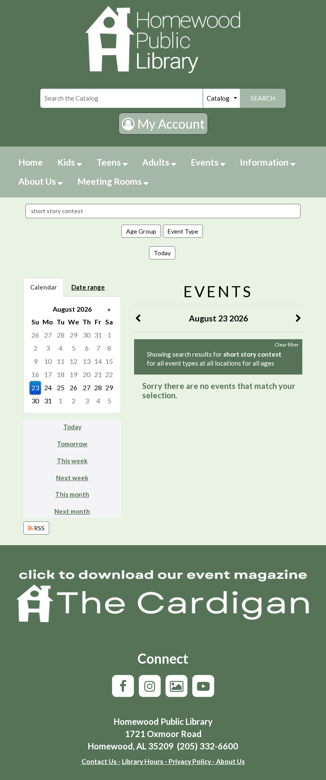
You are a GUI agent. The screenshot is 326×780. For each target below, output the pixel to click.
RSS (39, 528)
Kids (67, 162)
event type (183, 231)
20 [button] (86, 374)
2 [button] (35, 348)
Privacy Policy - (191, 761)
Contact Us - (101, 761)
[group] (72, 355)
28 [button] (61, 335)
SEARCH (262, 98)
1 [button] (109, 335)
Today (162, 252)
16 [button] (35, 374)
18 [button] (61, 374)
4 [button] (60, 348)
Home (30, 162)
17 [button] (48, 374)
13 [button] (86, 361)
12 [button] (73, 361)
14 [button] (98, 361)
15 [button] (109, 361)
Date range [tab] (88, 287)
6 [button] (87, 348)
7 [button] (98, 348)
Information (265, 162)
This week (72, 461)
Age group (141, 231)
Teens (109, 162)
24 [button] (48, 387)
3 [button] (48, 348)
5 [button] (74, 348)
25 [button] (61, 387)
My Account (170, 123)
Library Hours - (144, 761)
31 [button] (98, 335)
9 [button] (35, 361)
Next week (72, 478)
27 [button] (48, 335)
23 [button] (35, 387)
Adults (156, 162)
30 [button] (86, 335)
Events (205, 162)
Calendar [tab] (43, 287)
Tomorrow (72, 444)
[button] (138, 318)
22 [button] (109, 374)
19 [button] (73, 374)
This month (72, 494)
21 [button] (98, 374)
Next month (72, 511)
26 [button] (35, 335)
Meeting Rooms (110, 181)
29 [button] (73, 335)
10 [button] (48, 361)
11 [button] (61, 361)
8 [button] (109, 348)
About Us (38, 181)
